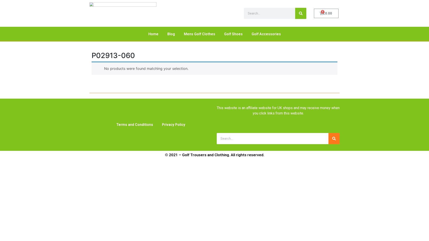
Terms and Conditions (134, 125)
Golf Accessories (266, 34)
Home (153, 34)
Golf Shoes (233, 34)
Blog (171, 34)
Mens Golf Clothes (199, 34)
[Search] (300, 13)
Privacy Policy (173, 125)
